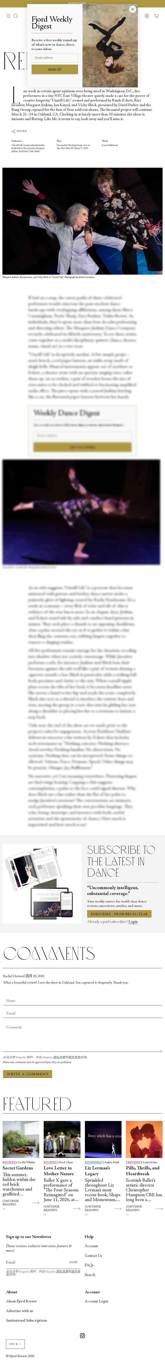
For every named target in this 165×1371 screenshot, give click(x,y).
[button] (15, 15)
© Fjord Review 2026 (20, 1356)
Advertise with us (19, 1311)
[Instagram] (82, 1336)
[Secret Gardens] (21, 1139)
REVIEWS (9, 1162)
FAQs (89, 1265)
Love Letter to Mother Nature (59, 1171)
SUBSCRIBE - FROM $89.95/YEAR (119, 914)
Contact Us (93, 1256)
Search (90, 1275)
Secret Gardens (18, 1168)
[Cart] (156, 15)
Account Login (96, 1301)
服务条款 (74, 1057)
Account (91, 1246)
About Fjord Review (21, 1301)
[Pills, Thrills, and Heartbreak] (144, 1139)
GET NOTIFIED (83, 447)
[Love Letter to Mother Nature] (62, 1139)
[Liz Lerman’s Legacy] (103, 1139)
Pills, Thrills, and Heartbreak (143, 1171)
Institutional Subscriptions (26, 1321)
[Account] (146, 15)
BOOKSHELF (93, 1162)
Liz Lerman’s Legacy (97, 1171)
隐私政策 (59, 1057)
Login (133, 922)
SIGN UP (54, 69)
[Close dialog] (132, 9)
